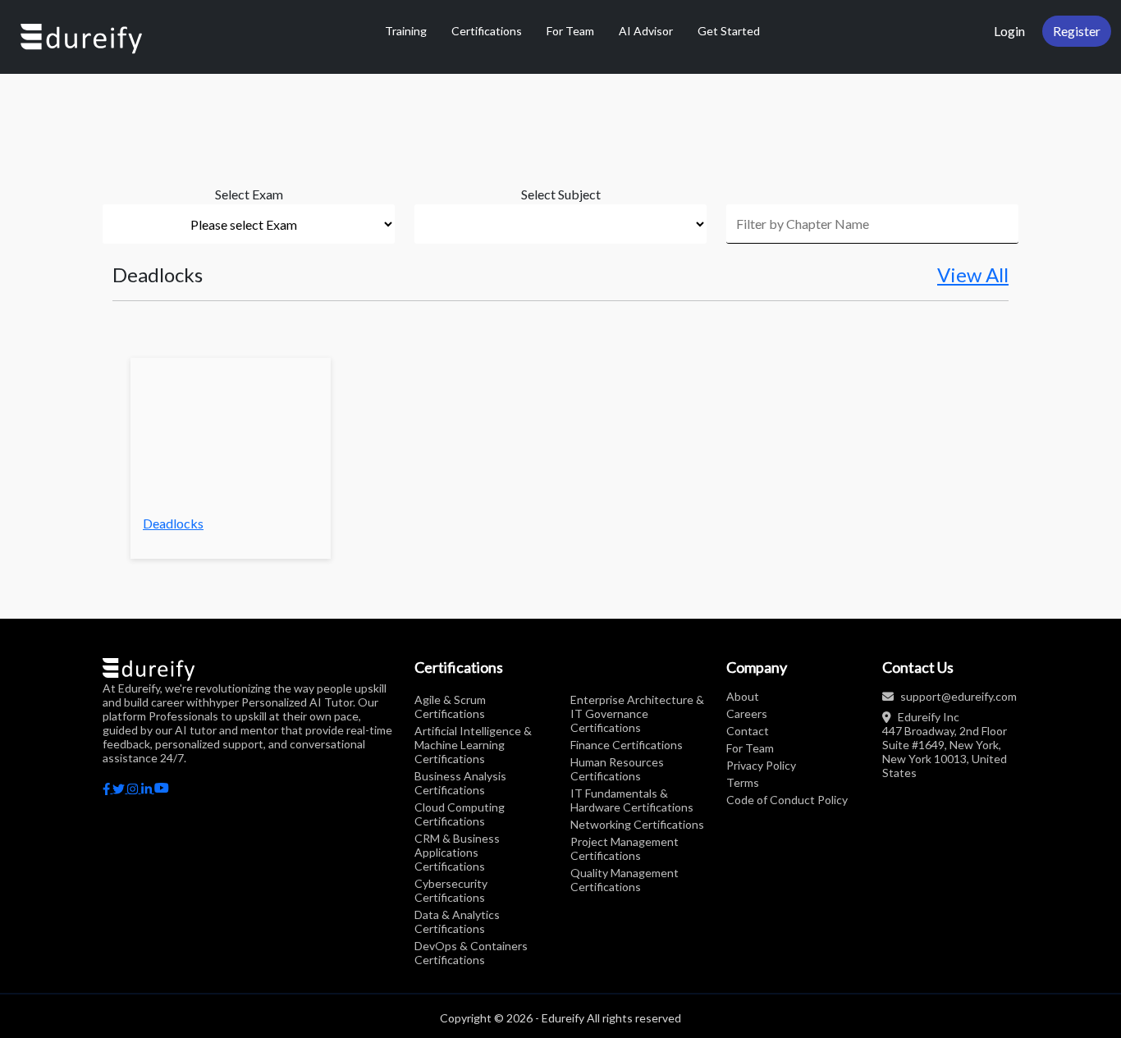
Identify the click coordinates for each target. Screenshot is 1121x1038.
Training (406, 31)
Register (1076, 31)
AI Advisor (646, 31)
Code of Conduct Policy (787, 800)
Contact (747, 731)
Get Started (729, 31)
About (742, 696)
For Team (570, 31)
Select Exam (249, 194)
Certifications (486, 31)
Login (1009, 31)
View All (973, 274)
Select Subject (561, 194)
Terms (742, 782)
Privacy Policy (761, 765)
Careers (746, 713)
